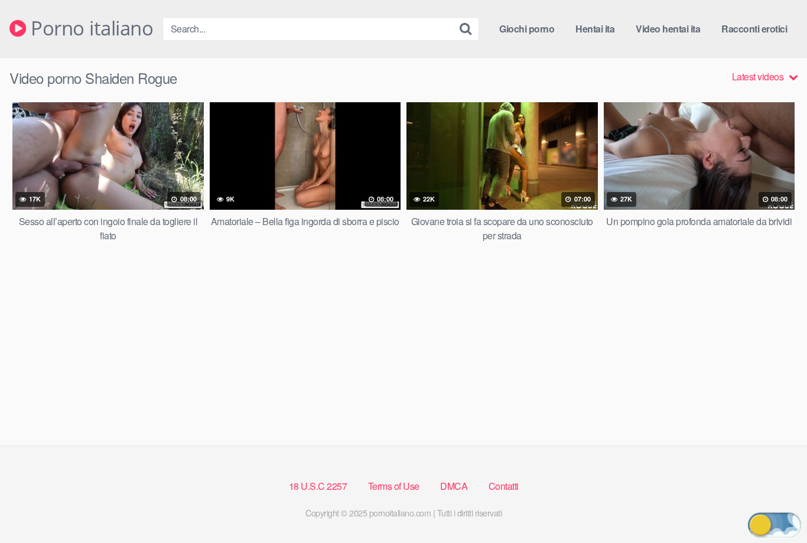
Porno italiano (89, 28)
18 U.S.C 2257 (318, 486)
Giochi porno (526, 28)
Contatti (504, 486)
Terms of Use (393, 486)
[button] (774, 525)
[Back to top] (774, 505)
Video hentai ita (668, 28)
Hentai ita (594, 28)
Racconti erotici (754, 28)
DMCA (453, 486)
